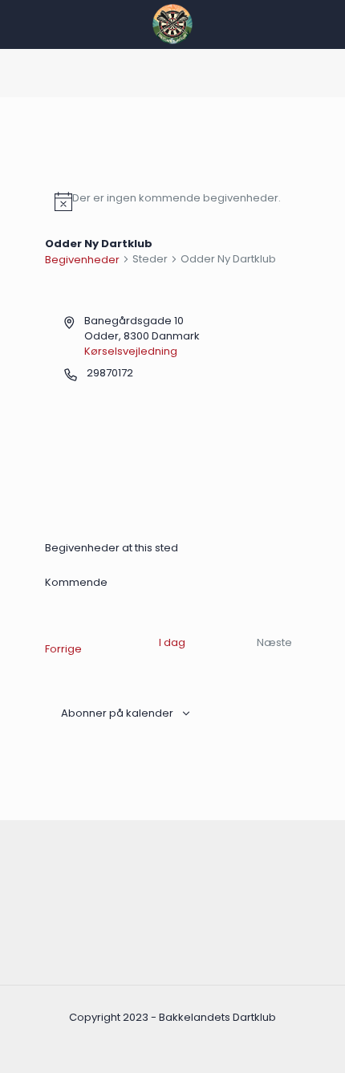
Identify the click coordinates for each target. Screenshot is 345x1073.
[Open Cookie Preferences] (29, 1053)
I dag (172, 642)
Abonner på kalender (117, 713)
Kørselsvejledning (130, 351)
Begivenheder (82, 259)
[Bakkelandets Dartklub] (172, 24)
